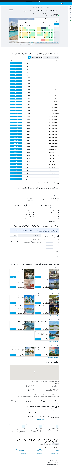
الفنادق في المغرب (56, 449)
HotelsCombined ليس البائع (53, 460)
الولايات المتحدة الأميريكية (51, 7)
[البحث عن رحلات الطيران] (70, 7)
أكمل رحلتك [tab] (41, 444)
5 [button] (37, 27)
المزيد (58, 192)
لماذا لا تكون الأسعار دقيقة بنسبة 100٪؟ (52, 464)
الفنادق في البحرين (56, 451)
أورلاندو (38, 7)
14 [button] (49, 32)
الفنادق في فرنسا (23, 451)
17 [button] (42, 32)
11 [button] (34, 32)
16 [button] (44, 32)
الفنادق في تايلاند (23, 453)
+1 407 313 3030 (56, 14)
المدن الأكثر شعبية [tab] (48, 444)
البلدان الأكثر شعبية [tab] (55, 444)
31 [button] (20, 37)
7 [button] (49, 30)
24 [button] (42, 34)
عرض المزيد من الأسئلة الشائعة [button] (41, 419)
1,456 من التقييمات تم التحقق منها (49, 15)
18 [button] (34, 34)
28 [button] (49, 37)
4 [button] (34, 30)
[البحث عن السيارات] (70, 11)
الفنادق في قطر (40, 449)
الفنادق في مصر (40, 451)
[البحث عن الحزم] (70, 13)
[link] (52, 289)
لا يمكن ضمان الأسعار (38, 457)
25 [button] (34, 37)
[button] (1, 1)
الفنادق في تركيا (56, 450)
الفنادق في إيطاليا (39, 453)
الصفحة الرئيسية (57, 7)
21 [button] (49, 34)
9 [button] (44, 30)
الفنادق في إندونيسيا (39, 450)
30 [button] (44, 37)
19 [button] (37, 32)
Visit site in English (29, 1)
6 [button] (29, 30)
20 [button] (51, 34)
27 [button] (51, 37)
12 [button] (37, 30)
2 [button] (44, 27)
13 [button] (51, 32)
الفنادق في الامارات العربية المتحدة (21, 450)
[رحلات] (70, 18)
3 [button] (42, 27)
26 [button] (37, 34)
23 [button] (44, 34)
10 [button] (42, 30)
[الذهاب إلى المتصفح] (70, 15)
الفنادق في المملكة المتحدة (55, 453)
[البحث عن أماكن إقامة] (70, 9)
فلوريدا (43, 7)
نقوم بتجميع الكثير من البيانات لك (53, 462)
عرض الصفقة (38, 277)
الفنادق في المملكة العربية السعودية (21, 449)
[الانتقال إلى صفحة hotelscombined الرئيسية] (64, 3)
